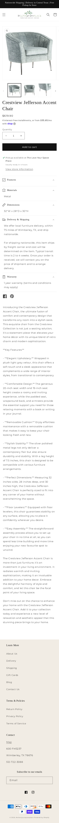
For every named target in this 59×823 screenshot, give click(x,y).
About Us (11, 653)
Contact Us (13, 689)
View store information (19, 169)
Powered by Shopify (41, 817)
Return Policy (14, 709)
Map (9, 742)
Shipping (11, 668)
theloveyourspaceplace (25, 817)
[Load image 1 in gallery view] (14, 90)
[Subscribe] (49, 780)
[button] (3, 14)
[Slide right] (55, 91)
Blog (9, 682)
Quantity (7, 129)
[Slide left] (3, 91)
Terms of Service (16, 723)
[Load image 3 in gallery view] (44, 90)
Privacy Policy (14, 716)
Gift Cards (12, 675)
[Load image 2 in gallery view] (29, 90)
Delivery (11, 660)
